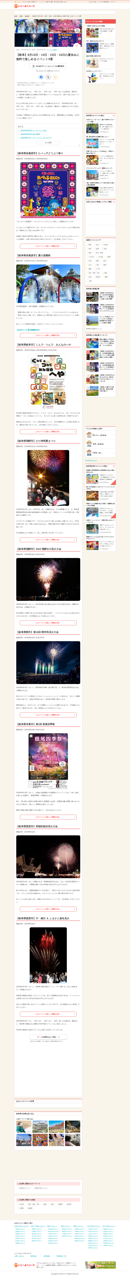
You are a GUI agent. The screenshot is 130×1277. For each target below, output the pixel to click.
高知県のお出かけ (93, 1243)
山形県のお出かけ (20, 1241)
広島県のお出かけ (93, 1229)
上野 (97, 265)
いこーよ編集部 (52, 49)
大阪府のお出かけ (79, 1229)
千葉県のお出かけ (53, 1233)
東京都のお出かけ (53, 1229)
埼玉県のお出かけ (53, 1236)
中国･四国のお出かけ (94, 1226)
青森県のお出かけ (20, 1233)
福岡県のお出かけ (108, 1229)
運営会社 (33, 1256)
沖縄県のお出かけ (108, 1245)
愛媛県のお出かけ (93, 1241)
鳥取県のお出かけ (93, 1236)
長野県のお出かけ (37, 1229)
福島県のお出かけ (20, 1243)
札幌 (109, 257)
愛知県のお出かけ (67, 1229)
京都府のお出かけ (79, 1231)
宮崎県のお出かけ (108, 1241)
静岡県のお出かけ (67, 1236)
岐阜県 (69, 1204)
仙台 (97, 244)
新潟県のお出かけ (37, 1233)
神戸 (90, 249)
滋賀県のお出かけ (79, 1241)
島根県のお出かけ (93, 1238)
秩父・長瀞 (99, 253)
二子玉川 (91, 257)
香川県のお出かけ (93, 1245)
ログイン (113, 2)
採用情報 (46, 1256)
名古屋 (22, 1204)
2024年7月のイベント (41, 1188)
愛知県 (61, 1204)
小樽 (90, 281)
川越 (105, 273)
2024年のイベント (25, 1188)
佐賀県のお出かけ (108, 1231)
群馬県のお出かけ (53, 1238)
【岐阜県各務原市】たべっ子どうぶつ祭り (33, 130)
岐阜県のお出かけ (67, 1231)
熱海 (45, 1204)
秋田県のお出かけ (20, 1238)
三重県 (22, 1208)
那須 (90, 253)
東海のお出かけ (66, 1226)
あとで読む (93, 2)
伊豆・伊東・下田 (33, 1204)
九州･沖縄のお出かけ (109, 1226)
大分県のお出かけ (108, 1238)
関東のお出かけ (52, 1226)
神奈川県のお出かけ (53, 1231)
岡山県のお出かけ (93, 1231)
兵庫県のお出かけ (79, 1233)
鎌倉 (90, 269)
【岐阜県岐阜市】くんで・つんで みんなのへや (35, 137)
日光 (90, 261)
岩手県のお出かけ (20, 1236)
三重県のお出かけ (67, 1233)
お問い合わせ (19, 1256)
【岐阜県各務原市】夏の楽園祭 (30, 134)
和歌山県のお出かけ (80, 1238)
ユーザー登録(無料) (103, 2)
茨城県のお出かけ (53, 1243)
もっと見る (48, 142)
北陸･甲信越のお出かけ (38, 1226)
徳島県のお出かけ (93, 1248)
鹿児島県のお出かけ (108, 1243)
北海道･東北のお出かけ (21, 1226)
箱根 (97, 261)
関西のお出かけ (78, 1226)
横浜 (90, 244)
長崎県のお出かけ (108, 1233)
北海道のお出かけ (20, 1229)
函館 (106, 277)
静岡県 (30, 1208)
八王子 (98, 269)
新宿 (97, 249)
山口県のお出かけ (93, 1233)
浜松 (52, 1204)
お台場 (101, 257)
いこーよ (19, 2)
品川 (105, 261)
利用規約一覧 (61, 1256)
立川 (90, 265)
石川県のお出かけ (37, 1236)
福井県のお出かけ (37, 1241)
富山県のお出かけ (37, 1238)
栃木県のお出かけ (53, 1241)
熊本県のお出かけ (108, 1236)
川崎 (105, 249)
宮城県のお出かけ (20, 1231)
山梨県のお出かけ (37, 1231)
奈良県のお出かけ (79, 1236)
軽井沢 (98, 277)
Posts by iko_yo (91, 460)
